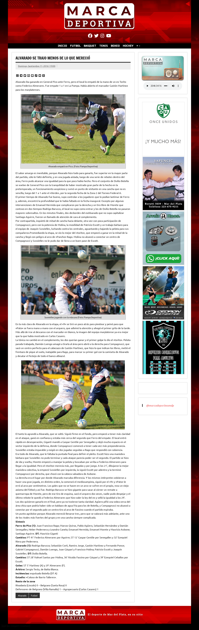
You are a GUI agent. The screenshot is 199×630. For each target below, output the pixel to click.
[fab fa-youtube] (108, 36)
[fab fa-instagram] (102, 36)
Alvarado (22, 595)
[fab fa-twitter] (96, 36)
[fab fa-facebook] (90, 36)
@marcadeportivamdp (160, 405)
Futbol (34, 595)
